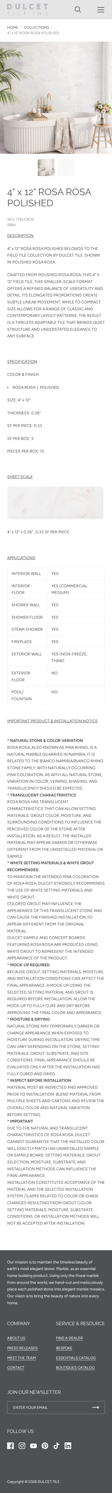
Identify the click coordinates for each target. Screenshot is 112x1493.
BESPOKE (64, 1348)
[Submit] (95, 1407)
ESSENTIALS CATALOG (76, 1358)
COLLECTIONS (36, 27)
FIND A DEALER (69, 1338)
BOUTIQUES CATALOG (75, 1367)
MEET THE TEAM (21, 1358)
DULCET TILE (49, 1481)
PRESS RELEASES (22, 1348)
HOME (12, 27)
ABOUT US (16, 1338)
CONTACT (15, 1367)
